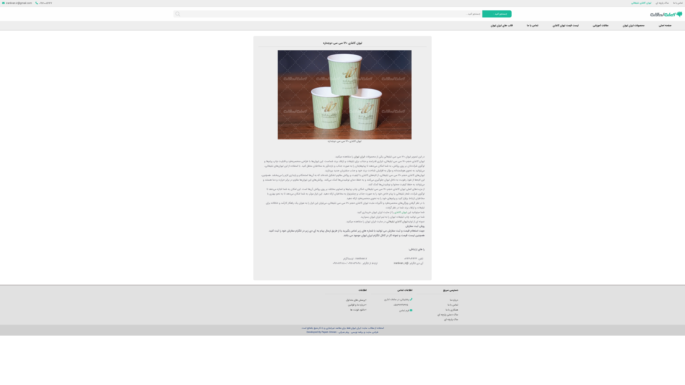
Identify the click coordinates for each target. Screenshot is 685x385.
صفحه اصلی (665, 25)
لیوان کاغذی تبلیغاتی (641, 3)
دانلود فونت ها (357, 310)
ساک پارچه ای (662, 3)
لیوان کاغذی (400, 212)
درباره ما (454, 300)
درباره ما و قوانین (356, 305)
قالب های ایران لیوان (502, 25)
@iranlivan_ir (401, 263)
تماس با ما (678, 3)
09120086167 (45, 3)
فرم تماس (404, 310)
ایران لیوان (359, 157)
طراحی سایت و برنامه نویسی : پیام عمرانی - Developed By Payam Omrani (342, 332)
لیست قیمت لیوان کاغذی (566, 25)
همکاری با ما (452, 310)
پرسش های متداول (355, 300)
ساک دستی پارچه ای (448, 315)
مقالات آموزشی (600, 25)
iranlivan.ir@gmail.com (19, 3)
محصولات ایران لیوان (634, 25)
